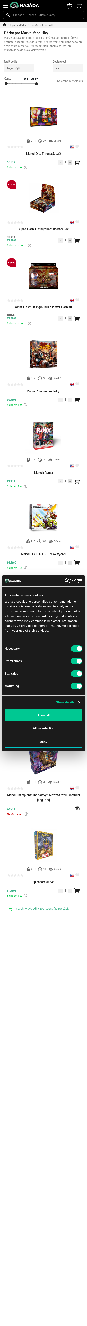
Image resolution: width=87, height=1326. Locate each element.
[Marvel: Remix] (43, 476)
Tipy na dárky (18, 25)
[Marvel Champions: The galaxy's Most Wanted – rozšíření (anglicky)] (43, 803)
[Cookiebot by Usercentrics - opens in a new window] (64, 581)
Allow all (43, 715)
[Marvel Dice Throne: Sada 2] (43, 157)
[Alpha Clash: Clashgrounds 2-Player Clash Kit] (43, 311)
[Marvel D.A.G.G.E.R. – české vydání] (43, 558)
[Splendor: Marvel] (43, 885)
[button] (25, 167)
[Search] (8, 15)
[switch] (76, 661)
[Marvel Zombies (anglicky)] (43, 395)
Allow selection (43, 728)
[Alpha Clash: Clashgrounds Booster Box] (43, 233)
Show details (65, 702)
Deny (43, 741)
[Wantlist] (76, 162)
